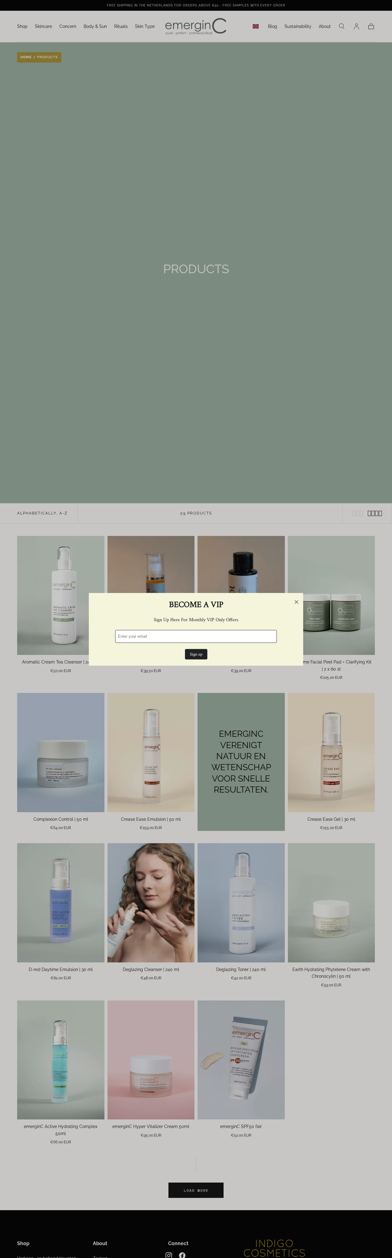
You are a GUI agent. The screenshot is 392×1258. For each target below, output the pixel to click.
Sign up (196, 654)
